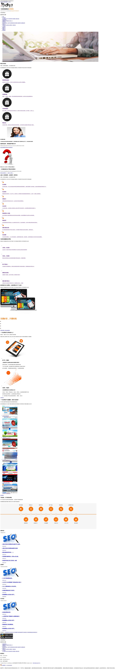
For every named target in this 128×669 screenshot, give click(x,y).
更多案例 (2, 495)
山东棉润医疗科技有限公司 (9, 632)
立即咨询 (2, 397)
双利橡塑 (16, 632)
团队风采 (17, 18)
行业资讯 (7, 25)
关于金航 (4, 17)
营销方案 (4, 21)
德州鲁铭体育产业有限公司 (22, 632)
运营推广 (11, 25)
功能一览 (10, 20)
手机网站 (7, 20)
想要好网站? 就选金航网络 (5, 330)
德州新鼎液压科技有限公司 (32, 632)
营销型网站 (4, 19)
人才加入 (4, 26)
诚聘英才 (4, 27)
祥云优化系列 (4, 647)
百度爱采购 (12, 647)
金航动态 (4, 25)
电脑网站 (4, 20)
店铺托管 (19, 647)
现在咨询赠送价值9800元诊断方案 (6, 147)
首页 (3, 16)
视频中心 (4, 28)
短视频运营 (23, 647)
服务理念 (10, 18)
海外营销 (15, 647)
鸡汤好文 (14, 25)
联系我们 (14, 18)
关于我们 (4, 650)
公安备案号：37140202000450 (7, 665)
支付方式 (7, 18)
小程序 (8, 647)
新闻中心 (4, 648)
